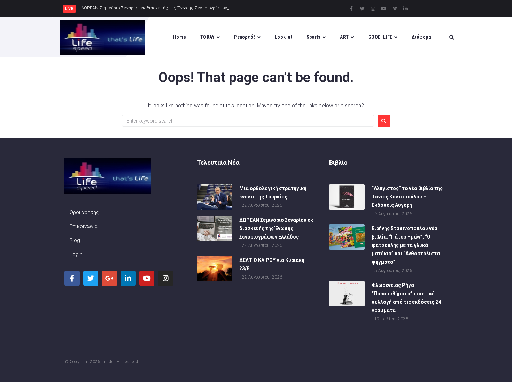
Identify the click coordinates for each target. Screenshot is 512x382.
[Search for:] (248, 121)
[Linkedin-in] (405, 8)
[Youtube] (383, 8)
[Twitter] (362, 8)
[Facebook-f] (351, 8)
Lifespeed (129, 361)
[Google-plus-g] (109, 278)
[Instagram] (373, 8)
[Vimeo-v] (394, 8)
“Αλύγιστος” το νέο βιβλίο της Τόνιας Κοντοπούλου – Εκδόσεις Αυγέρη (407, 197)
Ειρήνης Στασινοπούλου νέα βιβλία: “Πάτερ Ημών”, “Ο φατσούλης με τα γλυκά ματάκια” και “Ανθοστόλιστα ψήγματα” (406, 245)
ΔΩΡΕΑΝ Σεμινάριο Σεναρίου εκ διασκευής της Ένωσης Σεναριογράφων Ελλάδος (276, 228)
